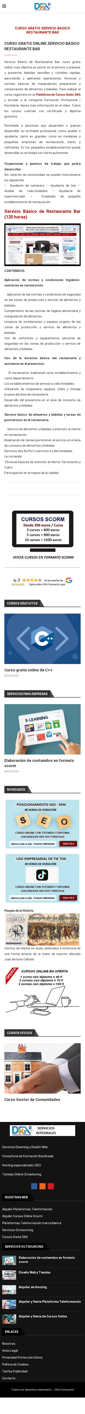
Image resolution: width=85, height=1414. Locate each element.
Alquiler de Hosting (33, 1287)
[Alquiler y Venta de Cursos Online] (9, 1319)
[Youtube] (51, 1186)
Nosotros (8, 1343)
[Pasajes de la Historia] (42, 929)
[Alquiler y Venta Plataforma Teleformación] (9, 1304)
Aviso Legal (10, 1350)
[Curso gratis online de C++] (42, 639)
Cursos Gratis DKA (15, 1237)
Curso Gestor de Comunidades (32, 1099)
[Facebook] (34, 1186)
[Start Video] (42, 245)
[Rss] (42, 1186)
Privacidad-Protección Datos (22, 1357)
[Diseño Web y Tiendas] (9, 1275)
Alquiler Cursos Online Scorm (22, 1216)
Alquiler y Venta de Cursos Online (43, 1316)
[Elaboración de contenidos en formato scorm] (42, 729)
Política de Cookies (15, 1364)
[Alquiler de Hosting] (9, 1289)
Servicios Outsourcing (17, 1230)
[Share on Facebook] (42, 491)
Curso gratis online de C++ (28, 670)
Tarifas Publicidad (14, 1371)
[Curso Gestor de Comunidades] (42, 1068)
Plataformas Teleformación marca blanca (31, 1223)
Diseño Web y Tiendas (35, 1272)
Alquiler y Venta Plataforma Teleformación (50, 1301)
